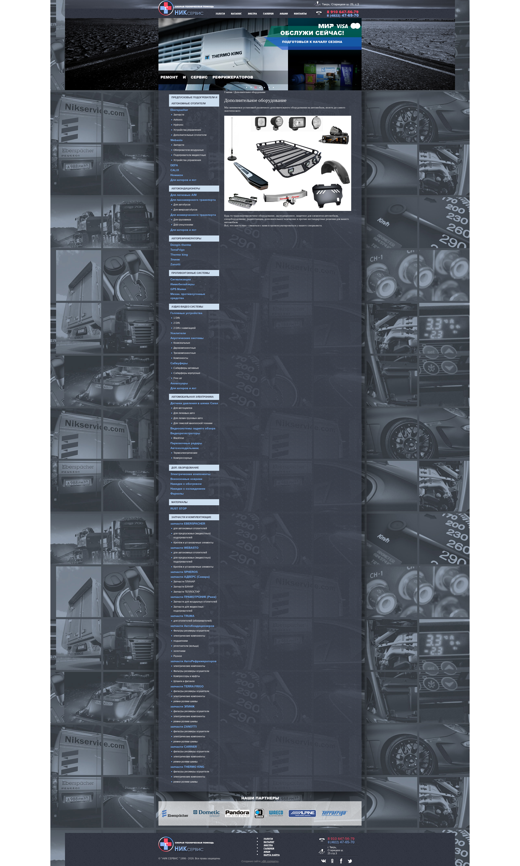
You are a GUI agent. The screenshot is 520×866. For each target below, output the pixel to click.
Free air (177, 378)
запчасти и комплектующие (191, 517)
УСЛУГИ (220, 13)
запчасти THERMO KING (187, 766)
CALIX (174, 170)
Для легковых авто (184, 413)
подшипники (180, 640)
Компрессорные (182, 458)
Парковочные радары (186, 443)
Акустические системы (187, 338)
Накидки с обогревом (186, 483)
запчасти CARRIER (183, 746)
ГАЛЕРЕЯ (268, 13)
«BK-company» (270, 861)
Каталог (269, 841)
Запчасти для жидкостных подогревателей (188, 608)
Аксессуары (179, 383)
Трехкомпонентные (184, 353)
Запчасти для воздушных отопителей (195, 601)
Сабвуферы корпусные (186, 373)
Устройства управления (187, 129)
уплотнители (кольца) (186, 646)
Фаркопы (177, 493)
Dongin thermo (180, 244)
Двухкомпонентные (184, 348)
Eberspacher (179, 109)
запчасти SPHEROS (184, 571)
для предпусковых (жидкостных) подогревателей (192, 535)
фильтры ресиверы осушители (191, 691)
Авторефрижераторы (186, 238)
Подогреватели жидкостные (189, 155)
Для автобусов (181, 204)
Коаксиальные (181, 342)
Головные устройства (186, 313)
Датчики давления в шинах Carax (194, 403)
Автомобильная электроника (192, 396)
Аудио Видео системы (187, 306)
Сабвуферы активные (186, 368)
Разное (177, 656)
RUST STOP (178, 508)
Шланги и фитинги (184, 681)
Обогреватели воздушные (188, 150)
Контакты (300, 13)
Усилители (178, 333)
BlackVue (178, 438)
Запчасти (178, 114)
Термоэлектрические (185, 452)
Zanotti (175, 264)
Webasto (176, 140)
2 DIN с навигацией (184, 328)
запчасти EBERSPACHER (187, 523)
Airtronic (178, 119)
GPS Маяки (178, 289)
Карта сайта (272, 854)
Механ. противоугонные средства (187, 296)
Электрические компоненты (190, 474)
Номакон (176, 175)
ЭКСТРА (252, 13)
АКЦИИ (284, 13)
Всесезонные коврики (186, 479)
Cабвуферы (179, 363)
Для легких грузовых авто (188, 418)
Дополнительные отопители (190, 135)
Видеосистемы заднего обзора (192, 428)
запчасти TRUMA (182, 616)
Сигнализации (180, 279)
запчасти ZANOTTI (183, 726)
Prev (163, 54)
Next (356, 54)
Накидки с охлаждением (187, 488)
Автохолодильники (184, 448)
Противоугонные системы (190, 273)
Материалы (179, 502)
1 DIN (176, 317)
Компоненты (180, 358)
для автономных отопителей (190, 528)
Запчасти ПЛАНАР (184, 581)
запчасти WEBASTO (184, 547)
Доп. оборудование (185, 467)
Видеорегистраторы (185, 433)
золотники (179, 651)
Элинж (175, 259)
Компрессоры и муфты (186, 676)
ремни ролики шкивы (185, 701)
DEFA (174, 165)
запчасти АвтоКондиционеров (192, 625)
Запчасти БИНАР (183, 586)
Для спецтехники (183, 224)
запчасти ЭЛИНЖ (182, 706)
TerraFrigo (177, 249)
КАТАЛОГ (236, 13)
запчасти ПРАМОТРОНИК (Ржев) (193, 596)
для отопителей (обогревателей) (192, 620)
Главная (228, 92)
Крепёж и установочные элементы (193, 542)
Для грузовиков (182, 219)
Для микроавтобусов (185, 209)
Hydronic (178, 124)
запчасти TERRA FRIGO (187, 686)
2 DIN (176, 323)
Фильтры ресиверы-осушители (191, 630)
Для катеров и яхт (183, 179)
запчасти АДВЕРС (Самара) (190, 576)
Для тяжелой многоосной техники (192, 423)
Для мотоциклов (182, 408)
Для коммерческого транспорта (193, 214)
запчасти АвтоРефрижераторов (193, 661)
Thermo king (179, 254)
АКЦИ (267, 851)
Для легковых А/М (183, 195)
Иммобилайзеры (182, 284)
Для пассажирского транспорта (193, 199)
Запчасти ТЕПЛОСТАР (186, 591)
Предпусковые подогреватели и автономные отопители (194, 100)
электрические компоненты (189, 635)
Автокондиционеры (185, 188)
